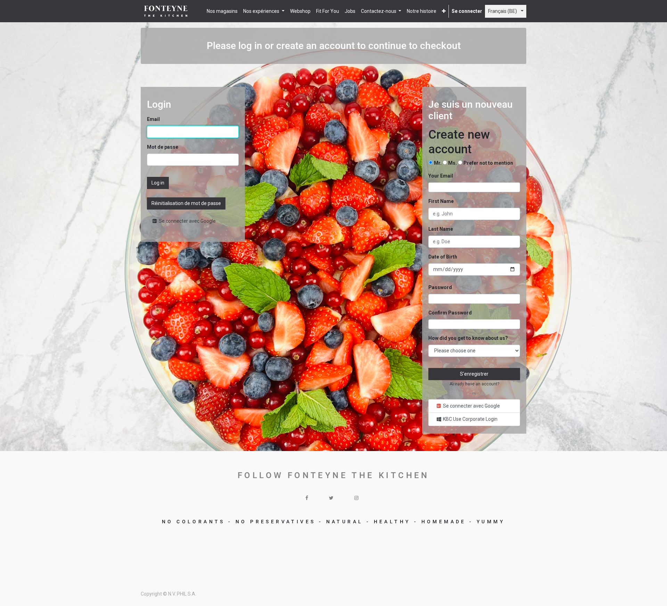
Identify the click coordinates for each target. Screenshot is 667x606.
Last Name (440, 229)
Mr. (438, 163)
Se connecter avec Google (187, 221)
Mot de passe (162, 147)
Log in (157, 183)
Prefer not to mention (488, 163)
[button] (443, 11)
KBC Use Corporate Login (469, 419)
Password (440, 287)
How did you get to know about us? (468, 338)
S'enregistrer (474, 374)
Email (153, 119)
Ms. (453, 163)
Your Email (440, 176)
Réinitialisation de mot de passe (186, 203)
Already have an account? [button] (474, 384)
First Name (441, 201)
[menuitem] (222, 11)
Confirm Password (450, 313)
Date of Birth (442, 257)
